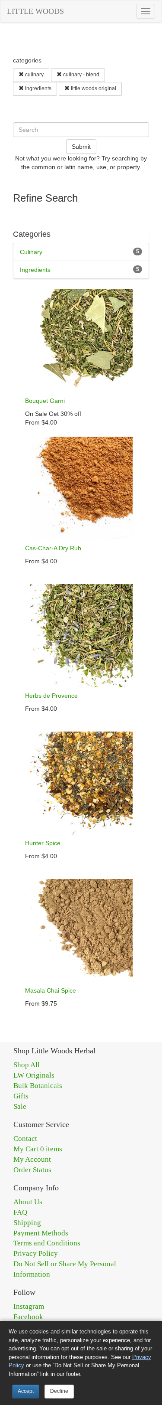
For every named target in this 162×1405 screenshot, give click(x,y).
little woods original (93, 88)
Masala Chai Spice (50, 990)
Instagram (28, 1306)
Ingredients (35, 269)
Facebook (28, 1317)
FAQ (20, 1212)
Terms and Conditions (46, 1243)
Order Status (32, 1170)
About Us (27, 1202)
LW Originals (33, 1075)
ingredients (37, 88)
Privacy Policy (35, 1253)
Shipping (27, 1223)
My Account (32, 1159)
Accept (26, 1391)
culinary (34, 75)
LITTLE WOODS (35, 11)
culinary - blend (80, 75)
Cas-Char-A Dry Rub (53, 548)
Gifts (21, 1096)
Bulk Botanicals (37, 1086)
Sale (19, 1106)
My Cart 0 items (37, 1149)
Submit (81, 146)
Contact (25, 1138)
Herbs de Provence (51, 695)
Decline (59, 1391)
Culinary (31, 251)
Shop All (26, 1065)
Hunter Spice (42, 843)
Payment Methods (40, 1233)
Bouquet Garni (45, 400)
